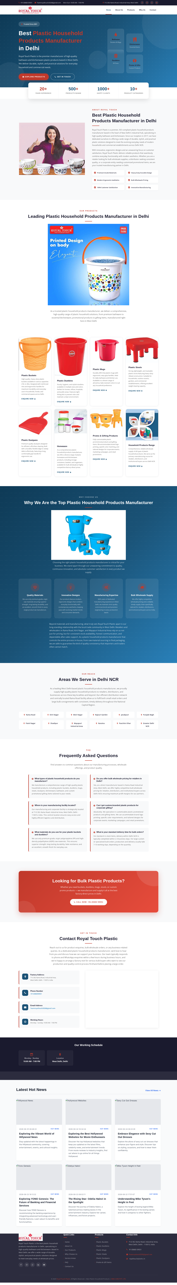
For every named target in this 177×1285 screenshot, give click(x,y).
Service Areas (70, 1258)
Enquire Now (27, 399)
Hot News (55, 1129)
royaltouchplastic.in (137, 1259)
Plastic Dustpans (103, 1258)
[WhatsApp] (152, 2)
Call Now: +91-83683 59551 (89, 902)
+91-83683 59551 (26, 3)
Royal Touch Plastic (63, 1279)
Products (131, 10)
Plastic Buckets (102, 1242)
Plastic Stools (101, 1254)
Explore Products (35, 77)
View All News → (153, 1090)
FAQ (66, 1262)
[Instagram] (147, 2)
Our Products (70, 1250)
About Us (119, 10)
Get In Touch (64, 77)
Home (108, 10)
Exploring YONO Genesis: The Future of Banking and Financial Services (37, 1202)
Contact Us (69, 1266)
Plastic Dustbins (102, 1246)
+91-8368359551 (36, 994)
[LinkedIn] (156, 2)
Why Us (142, 10)
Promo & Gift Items (103, 1262)
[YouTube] (44, 1264)
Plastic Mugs (101, 1250)
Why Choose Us (71, 1254)
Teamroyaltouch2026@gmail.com (49, 3)
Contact (153, 10)
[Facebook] (142, 2)
